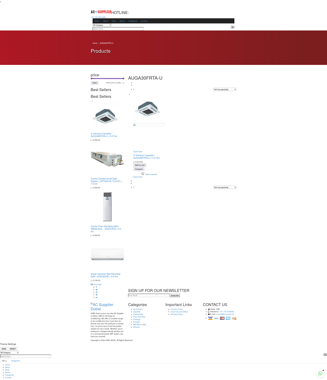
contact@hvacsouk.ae (225, 314)
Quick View (137, 151)
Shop (7, 369)
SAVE (4, 348)
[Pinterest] (96, 295)
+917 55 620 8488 (98, 17)
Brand (7, 372)
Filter (94, 83)
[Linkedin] (96, 297)
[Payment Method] (222, 318)
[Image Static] (96, 284)
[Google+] (97, 292)
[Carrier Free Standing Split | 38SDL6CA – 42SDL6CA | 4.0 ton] (107, 206)
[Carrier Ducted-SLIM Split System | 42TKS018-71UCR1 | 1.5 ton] (107, 159)
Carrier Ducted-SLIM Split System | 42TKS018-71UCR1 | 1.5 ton (106, 181)
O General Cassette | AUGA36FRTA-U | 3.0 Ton (104, 135)
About (7, 367)
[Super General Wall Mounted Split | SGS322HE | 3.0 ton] (107, 254)
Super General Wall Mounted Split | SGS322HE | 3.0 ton (105, 275)
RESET (13, 348)
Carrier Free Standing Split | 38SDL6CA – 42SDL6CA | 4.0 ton (106, 228)
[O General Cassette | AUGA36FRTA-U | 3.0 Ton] (105, 116)
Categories (15, 360)
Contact (8, 377)
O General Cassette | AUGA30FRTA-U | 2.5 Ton (146, 156)
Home (95, 43)
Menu (4, 360)
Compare (139, 169)
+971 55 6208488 (226, 311)
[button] (320, 373)
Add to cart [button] (140, 165)
